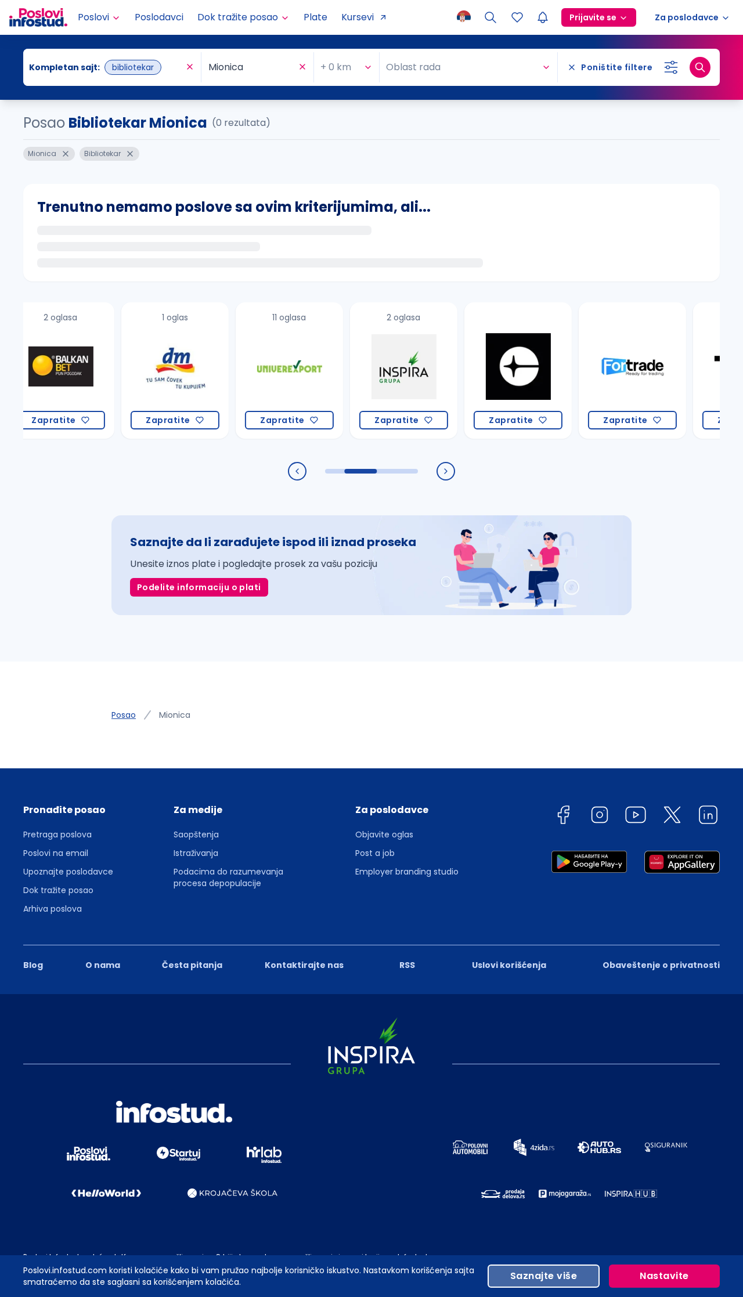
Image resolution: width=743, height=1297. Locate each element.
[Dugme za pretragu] (700, 67)
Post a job (375, 853)
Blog (33, 965)
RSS (407, 965)
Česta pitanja (192, 965)
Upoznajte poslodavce (68, 871)
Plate (315, 17)
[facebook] (563, 816)
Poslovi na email (55, 853)
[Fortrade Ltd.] (614, 370)
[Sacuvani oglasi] (517, 17)
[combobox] (106, 67)
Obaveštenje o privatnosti (661, 965)
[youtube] (635, 816)
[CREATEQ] (499, 370)
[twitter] (672, 816)
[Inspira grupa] (385, 370)
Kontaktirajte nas (304, 965)
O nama (102, 965)
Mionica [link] (174, 715)
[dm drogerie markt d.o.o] (156, 370)
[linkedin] (708, 816)
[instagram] (599, 816)
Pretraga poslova (57, 834)
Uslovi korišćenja (509, 965)
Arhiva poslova (52, 909)
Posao (123, 715)
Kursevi (357, 17)
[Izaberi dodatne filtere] (671, 67)
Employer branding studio (407, 871)
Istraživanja (196, 853)
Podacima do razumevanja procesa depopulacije (228, 877)
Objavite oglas (384, 834)
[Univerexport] (270, 370)
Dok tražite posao (58, 890)
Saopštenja (196, 834)
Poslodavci (159, 17)
